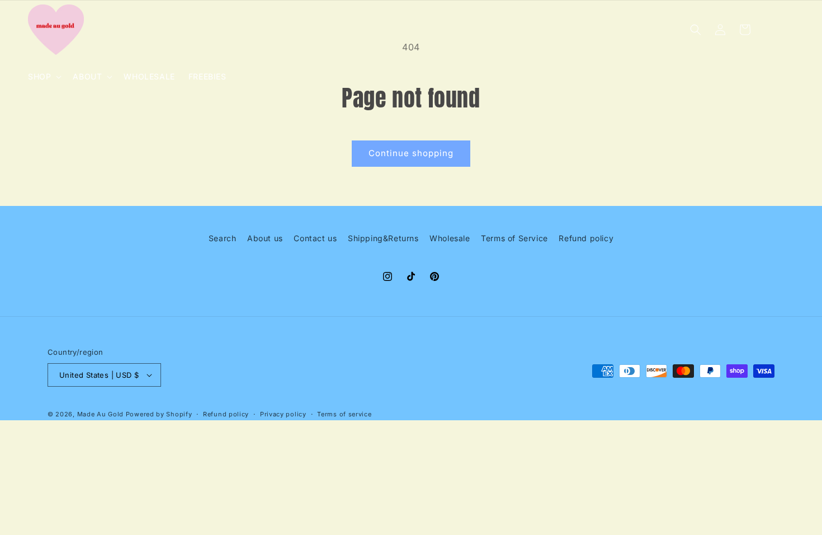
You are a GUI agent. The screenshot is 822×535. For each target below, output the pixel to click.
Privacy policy (283, 414)
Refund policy (586, 238)
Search (223, 238)
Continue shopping (411, 153)
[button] (43, 76)
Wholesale (449, 238)
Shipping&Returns (383, 238)
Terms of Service (514, 238)
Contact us (315, 238)
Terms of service (344, 414)
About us (265, 238)
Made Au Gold (100, 414)
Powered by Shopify (159, 414)
